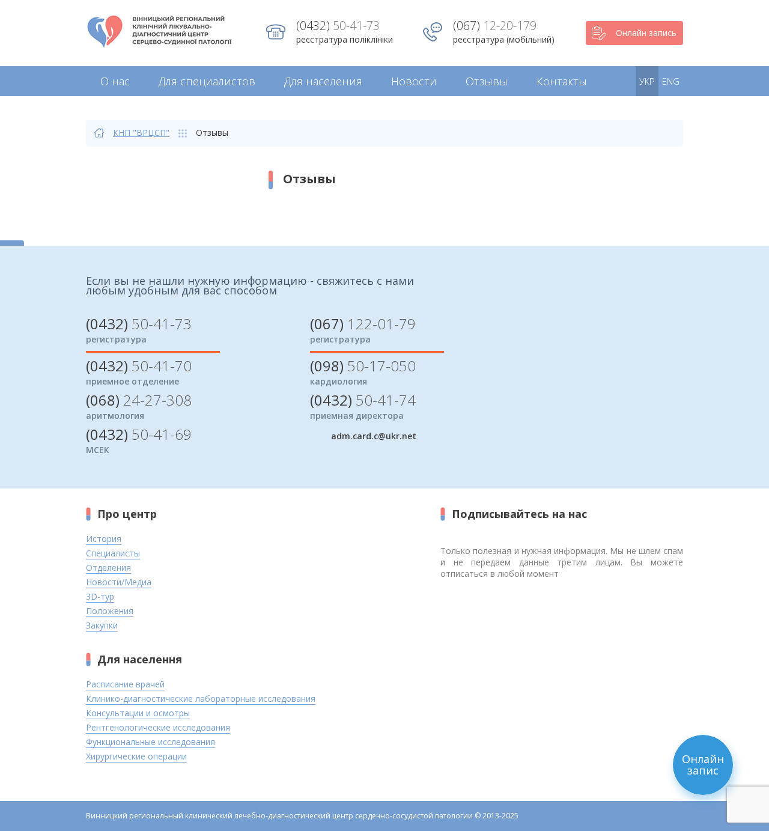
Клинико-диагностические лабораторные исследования (200, 698)
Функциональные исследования (150, 741)
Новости (414, 81)
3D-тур (100, 596)
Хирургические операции (136, 756)
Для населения (323, 81)
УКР (647, 81)
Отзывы (487, 81)
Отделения (108, 567)
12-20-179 (494, 25)
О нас (115, 81)
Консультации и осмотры (138, 713)
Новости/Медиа (118, 582)
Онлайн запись (646, 32)
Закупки (102, 625)
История (103, 538)
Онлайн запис (703, 765)
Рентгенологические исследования (158, 727)
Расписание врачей (125, 684)
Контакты (561, 81)
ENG (670, 81)
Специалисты (113, 553)
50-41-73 (338, 25)
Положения (109, 610)
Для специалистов (207, 81)
